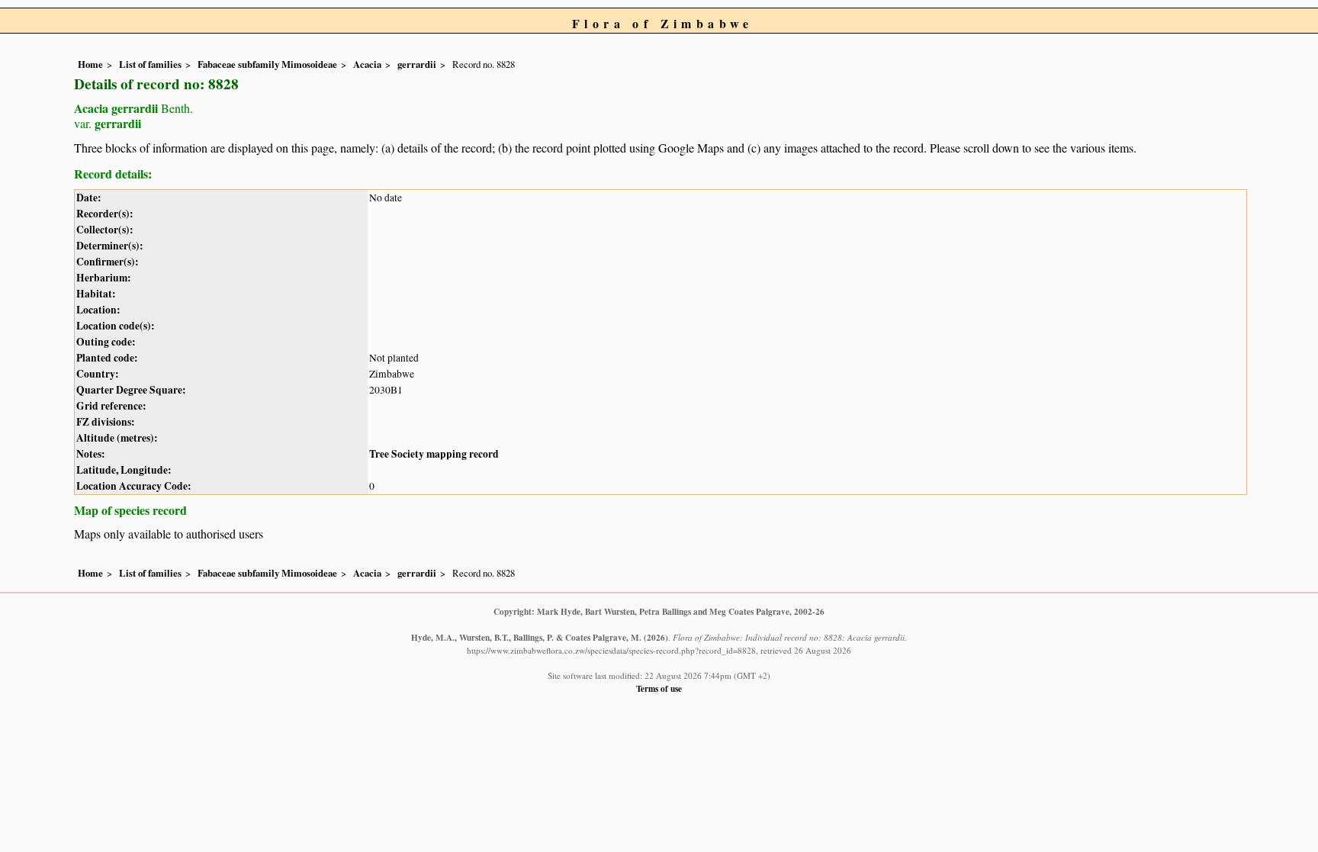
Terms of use (659, 688)
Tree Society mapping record (434, 453)
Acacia (367, 64)
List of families (150, 64)
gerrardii (416, 64)
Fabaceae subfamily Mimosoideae (267, 64)
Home (90, 64)
